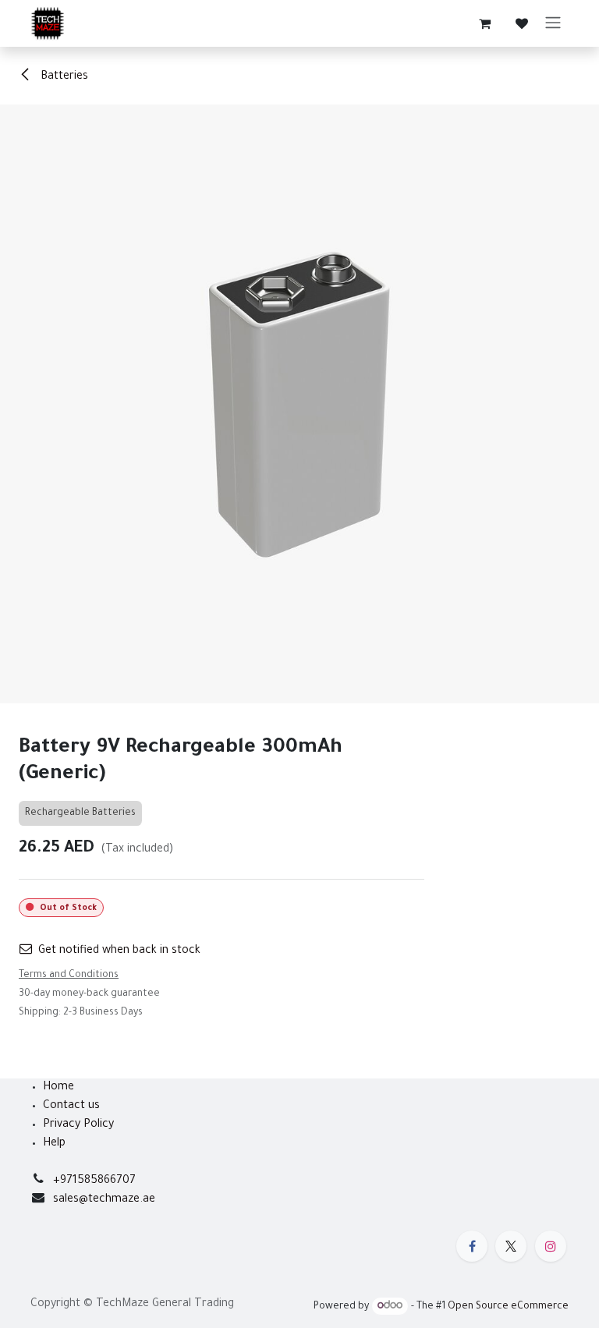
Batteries (62, 77)
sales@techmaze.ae (104, 1200)
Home (58, 1088)
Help (54, 1144)
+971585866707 (94, 1181)
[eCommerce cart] (484, 23)
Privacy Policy (78, 1125)
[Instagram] (550, 1246)
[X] (510, 1246)
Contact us (71, 1106)
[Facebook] (471, 1246)
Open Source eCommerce (508, 1306)
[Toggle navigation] (553, 23)
